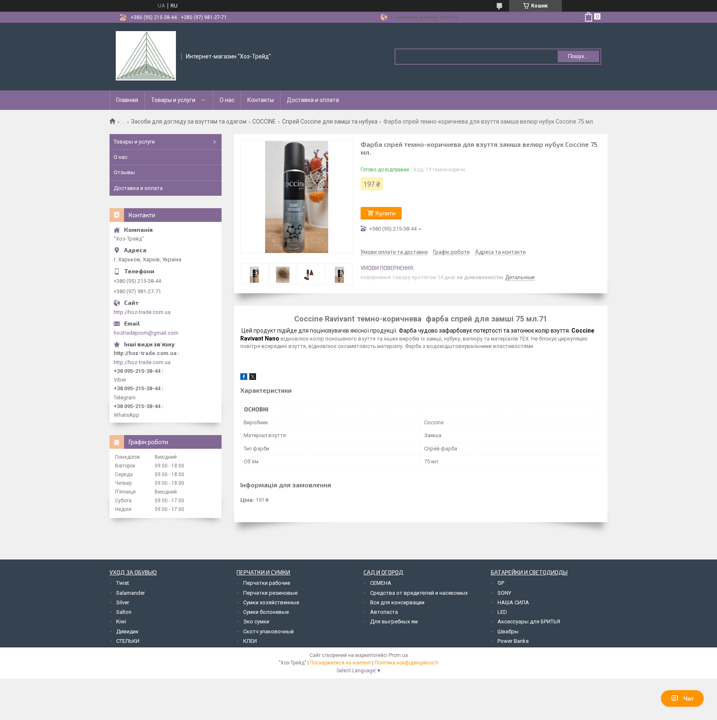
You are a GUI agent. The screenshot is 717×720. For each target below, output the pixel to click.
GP (501, 583)
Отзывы (124, 172)
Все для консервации (397, 602)
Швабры (508, 631)
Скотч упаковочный (268, 631)
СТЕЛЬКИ (127, 641)
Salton (124, 612)
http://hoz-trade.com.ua (142, 312)
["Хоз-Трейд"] (146, 56)
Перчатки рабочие (266, 583)
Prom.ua (398, 655)
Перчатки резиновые (270, 593)
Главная (127, 100)
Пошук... (578, 56)
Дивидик (127, 631)
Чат (688, 698)
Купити (385, 212)
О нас (226, 100)
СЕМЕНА (380, 583)
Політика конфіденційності (406, 663)
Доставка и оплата (313, 100)
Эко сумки (256, 621)
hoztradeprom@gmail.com (146, 333)
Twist (122, 583)
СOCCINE (264, 121)
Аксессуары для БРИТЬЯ (529, 621)
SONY (504, 593)
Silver (122, 602)
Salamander (130, 593)
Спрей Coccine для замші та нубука (330, 121)
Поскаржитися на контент (340, 663)
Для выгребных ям (394, 621)
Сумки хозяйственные (271, 602)
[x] (252, 378)
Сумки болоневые (266, 612)
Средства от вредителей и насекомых (419, 593)
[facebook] (243, 378)
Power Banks (513, 641)
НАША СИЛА (513, 602)
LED (502, 612)
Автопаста (384, 612)
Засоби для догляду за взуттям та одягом (188, 121)
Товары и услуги (173, 100)
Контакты (260, 100)
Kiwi (121, 621)
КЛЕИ (250, 641)
